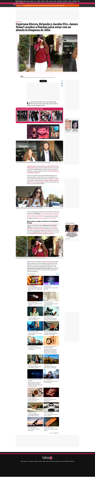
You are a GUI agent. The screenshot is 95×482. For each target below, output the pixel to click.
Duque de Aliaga (42, 218)
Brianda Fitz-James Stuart (47, 230)
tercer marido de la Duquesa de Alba (49, 213)
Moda (22, 461)
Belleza (26, 461)
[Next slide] (76, 231)
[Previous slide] (67, 231)
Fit (29, 461)
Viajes (62, 461)
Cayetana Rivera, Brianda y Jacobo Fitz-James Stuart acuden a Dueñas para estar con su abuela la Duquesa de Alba (49, 3)
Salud (47, 461)
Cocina (40, 461)
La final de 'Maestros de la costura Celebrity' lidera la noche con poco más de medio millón (40, 5)
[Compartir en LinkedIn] (62, 86)
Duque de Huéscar (31, 215)
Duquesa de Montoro (38, 216)
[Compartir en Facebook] (62, 83)
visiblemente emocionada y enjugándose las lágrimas (42, 233)
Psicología (52, 461)
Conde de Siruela (52, 218)
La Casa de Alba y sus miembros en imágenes (31, 109)
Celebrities (21, 3)
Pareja (32, 461)
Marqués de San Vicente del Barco (45, 215)
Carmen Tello (49, 261)
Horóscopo (71, 461)
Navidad (66, 461)
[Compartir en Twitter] (62, 81)
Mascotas (57, 461)
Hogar (43, 461)
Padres (36, 461)
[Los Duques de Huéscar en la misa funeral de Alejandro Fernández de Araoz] (22, 121)
